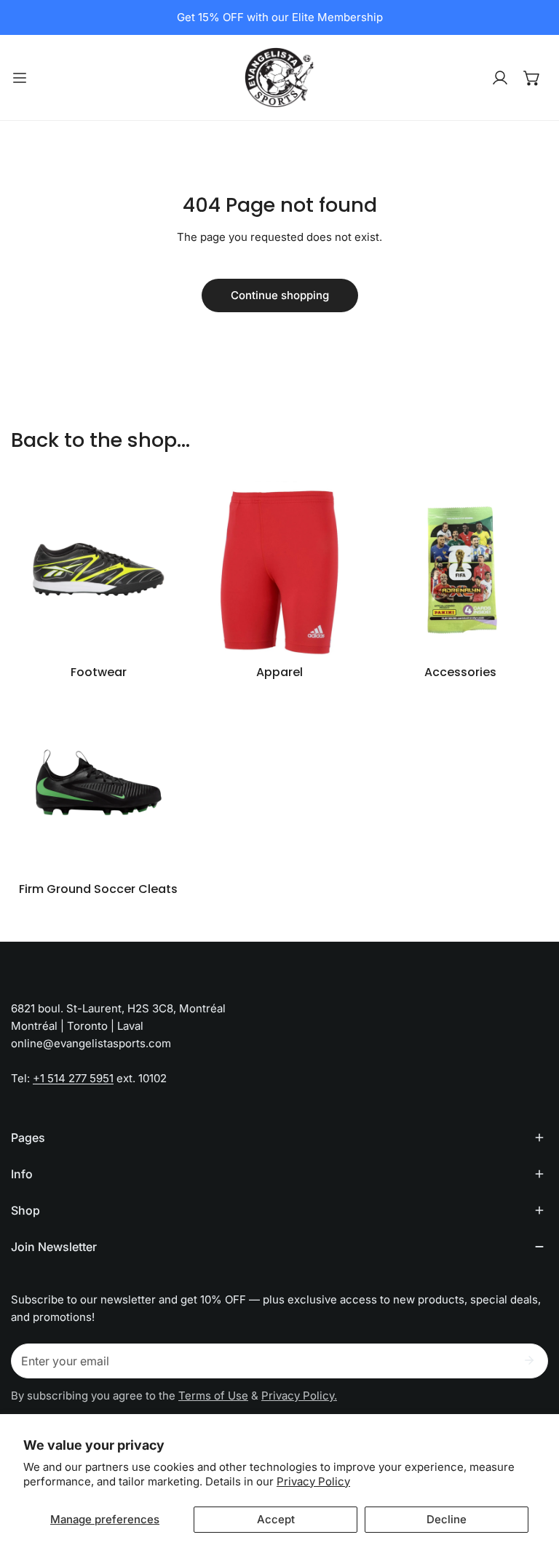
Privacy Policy (313, 1481)
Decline (447, 1519)
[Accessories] (460, 568)
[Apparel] (280, 568)
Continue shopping (280, 295)
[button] (532, 78)
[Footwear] (98, 568)
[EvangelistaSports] (279, 77)
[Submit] (529, 1360)
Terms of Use (213, 1395)
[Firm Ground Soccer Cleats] (98, 785)
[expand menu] (19, 77)
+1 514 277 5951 (73, 1078)
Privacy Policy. (299, 1395)
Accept (276, 1519)
